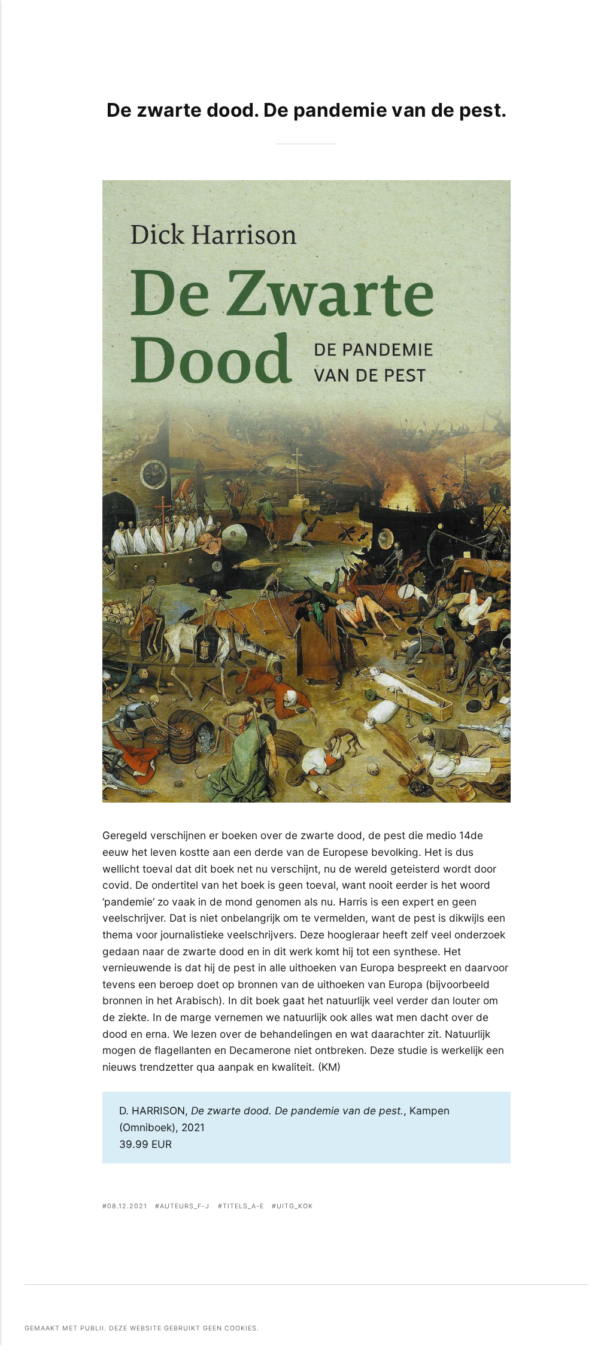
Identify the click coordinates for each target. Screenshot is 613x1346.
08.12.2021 (127, 1206)
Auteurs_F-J (185, 1206)
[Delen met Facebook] (442, 1207)
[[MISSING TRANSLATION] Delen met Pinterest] (472, 1207)
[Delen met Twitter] (457, 1207)
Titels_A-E (243, 1206)
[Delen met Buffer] (503, 1207)
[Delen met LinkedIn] (487, 1207)
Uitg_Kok (295, 1206)
